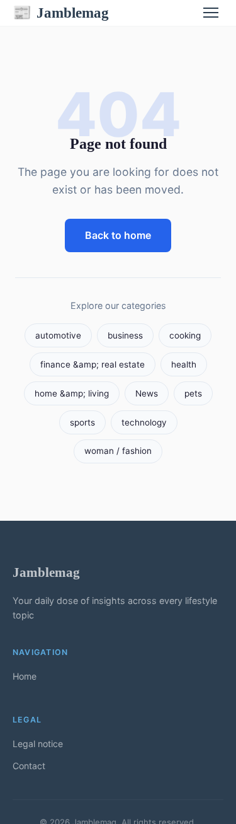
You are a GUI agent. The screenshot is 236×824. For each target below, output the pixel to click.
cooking (185, 335)
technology (144, 422)
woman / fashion (118, 451)
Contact (29, 765)
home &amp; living (72, 393)
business (125, 335)
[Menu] (210, 13)
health (183, 364)
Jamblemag (61, 12)
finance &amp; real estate (92, 364)
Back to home (118, 235)
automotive (58, 335)
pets (193, 393)
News (146, 393)
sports (82, 422)
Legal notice (38, 743)
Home (25, 676)
